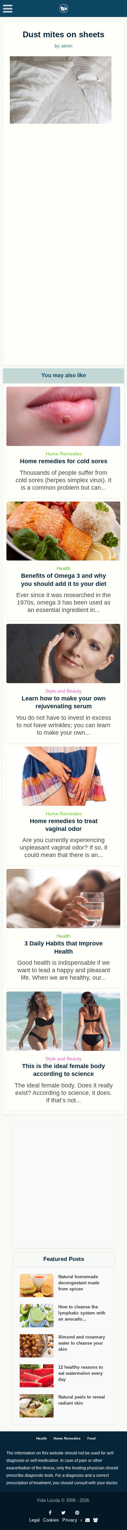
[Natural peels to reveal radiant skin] (39, 1405)
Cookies (51, 1520)
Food (91, 1438)
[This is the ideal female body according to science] (63, 1021)
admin (66, 46)
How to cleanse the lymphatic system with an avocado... (81, 1313)
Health (63, 568)
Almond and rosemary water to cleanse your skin (81, 1343)
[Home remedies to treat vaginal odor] (63, 776)
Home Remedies (64, 453)
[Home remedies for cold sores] (63, 416)
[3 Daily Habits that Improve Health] (63, 898)
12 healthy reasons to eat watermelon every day (80, 1373)
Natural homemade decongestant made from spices (78, 1282)
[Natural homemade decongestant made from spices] (39, 1285)
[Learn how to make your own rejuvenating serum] (63, 653)
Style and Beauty (63, 691)
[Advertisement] (63, 194)
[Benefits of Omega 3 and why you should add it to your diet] (63, 531)
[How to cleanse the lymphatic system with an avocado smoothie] (39, 1315)
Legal (34, 1520)
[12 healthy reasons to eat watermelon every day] (39, 1376)
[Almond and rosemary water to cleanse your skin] (39, 1346)
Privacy (69, 1520)
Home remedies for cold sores (63, 461)
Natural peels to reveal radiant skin (81, 1400)
